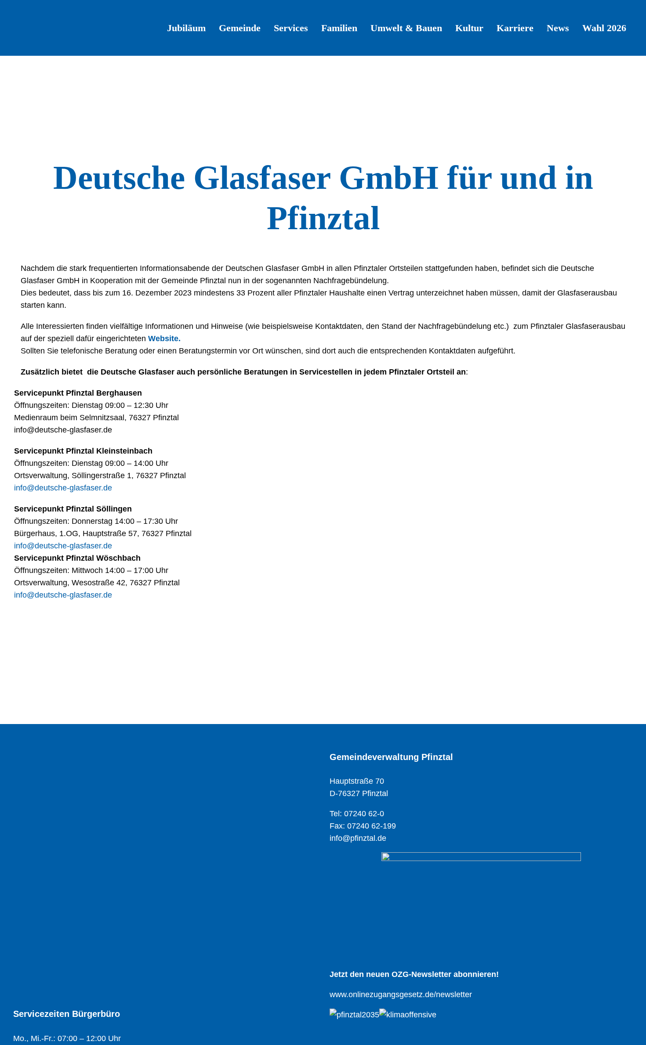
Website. (164, 338)
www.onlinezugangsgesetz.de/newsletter (401, 994)
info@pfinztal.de (358, 838)
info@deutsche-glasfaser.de (63, 487)
